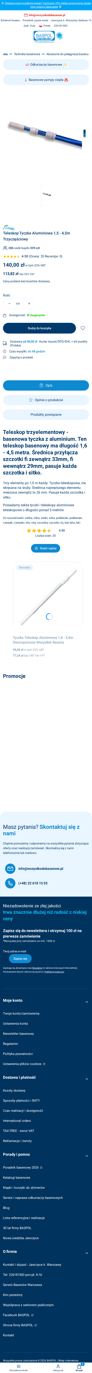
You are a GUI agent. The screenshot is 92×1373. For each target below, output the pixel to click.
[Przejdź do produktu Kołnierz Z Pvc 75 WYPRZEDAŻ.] (46, 716)
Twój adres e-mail (14, 951)
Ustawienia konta (15, 1024)
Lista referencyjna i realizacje (24, 1218)
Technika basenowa (27, 54)
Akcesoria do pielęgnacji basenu (67, 54)
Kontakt (8, 1335)
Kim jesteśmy (12, 1295)
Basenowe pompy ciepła (46, 80)
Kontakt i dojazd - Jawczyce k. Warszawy (32, 1265)
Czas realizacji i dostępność (23, 1111)
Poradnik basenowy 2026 (21, 1167)
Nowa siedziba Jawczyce (21, 1238)
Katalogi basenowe (16, 1178)
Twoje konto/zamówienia (21, 1013)
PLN (32, 25)
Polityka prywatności (18, 1054)
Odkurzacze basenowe (46, 64)
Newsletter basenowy (18, 1034)
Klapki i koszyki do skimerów (24, 1188)
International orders (17, 1121)
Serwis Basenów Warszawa (22, 1285)
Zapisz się (20, 958)
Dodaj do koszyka (39, 328)
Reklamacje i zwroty (17, 1141)
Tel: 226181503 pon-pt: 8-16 (22, 1275)
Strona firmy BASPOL (18, 1325)
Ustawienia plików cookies (22, 1064)
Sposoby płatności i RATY (21, 1101)
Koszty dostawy (14, 1090)
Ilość (6, 295)
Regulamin (10, 1044)
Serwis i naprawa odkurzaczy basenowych (33, 1198)
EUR (26, 25)
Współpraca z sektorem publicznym (28, 1305)
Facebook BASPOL (17, 1315)
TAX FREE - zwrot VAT (18, 1131)
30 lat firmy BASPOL (17, 1228)
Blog (6, 1208)
